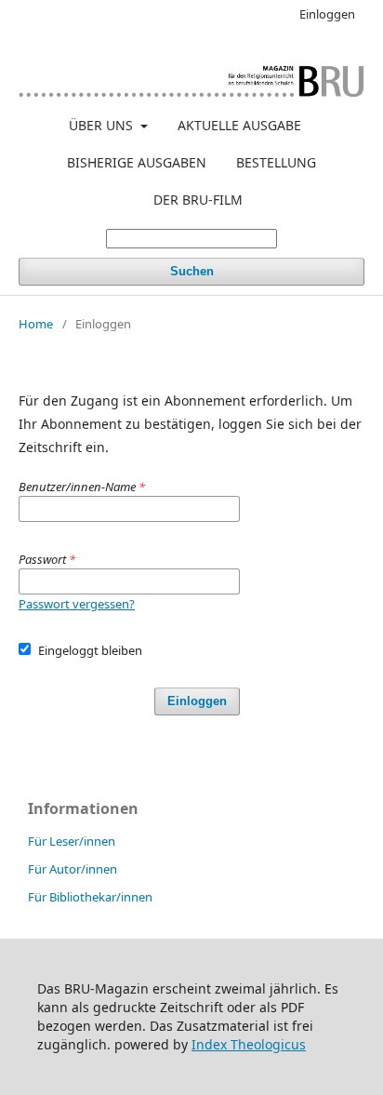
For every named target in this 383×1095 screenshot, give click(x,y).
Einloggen (327, 14)
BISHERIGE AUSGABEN (136, 162)
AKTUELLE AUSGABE (239, 125)
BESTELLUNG (276, 162)
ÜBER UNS (103, 125)
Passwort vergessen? (77, 603)
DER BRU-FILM (198, 199)
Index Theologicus (249, 1044)
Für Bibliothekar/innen (90, 896)
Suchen (192, 271)
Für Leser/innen (71, 841)
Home (36, 323)
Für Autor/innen (72, 869)
